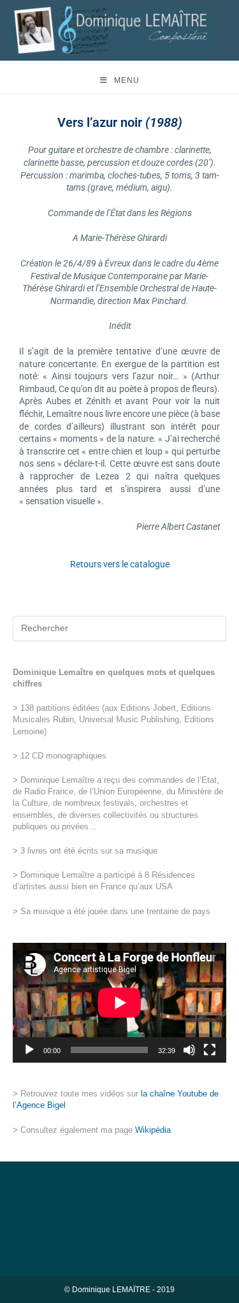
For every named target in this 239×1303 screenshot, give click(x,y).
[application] (119, 1003)
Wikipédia (153, 1130)
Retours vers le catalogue (120, 564)
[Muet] (189, 1050)
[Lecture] (29, 1050)
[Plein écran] (209, 1050)
